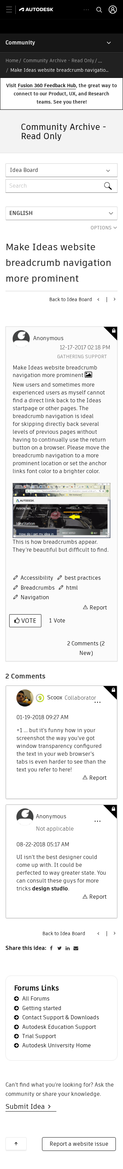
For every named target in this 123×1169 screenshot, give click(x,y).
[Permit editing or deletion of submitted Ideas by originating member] (114, 299)
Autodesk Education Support (59, 1027)
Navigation (34, 597)
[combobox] (61, 186)
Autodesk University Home (56, 1045)
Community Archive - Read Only (58, 60)
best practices (83, 578)
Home (11, 60)
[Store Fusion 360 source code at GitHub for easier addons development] (98, 299)
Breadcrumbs (37, 588)
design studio (50, 888)
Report (98, 608)
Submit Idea (26, 1106)
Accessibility (36, 578)
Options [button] (101, 227)
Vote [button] (27, 620)
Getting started (42, 1008)
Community (20, 42)
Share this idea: (25, 948)
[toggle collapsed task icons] (86, 10)
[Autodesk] (37, 9)
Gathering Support (82, 356)
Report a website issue (79, 1144)
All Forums (36, 999)
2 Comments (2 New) (86, 648)
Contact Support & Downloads (60, 1017)
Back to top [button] (16, 1143)
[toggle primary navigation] (12, 9)
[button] (61, 510)
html (72, 588)
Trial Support (39, 1036)
